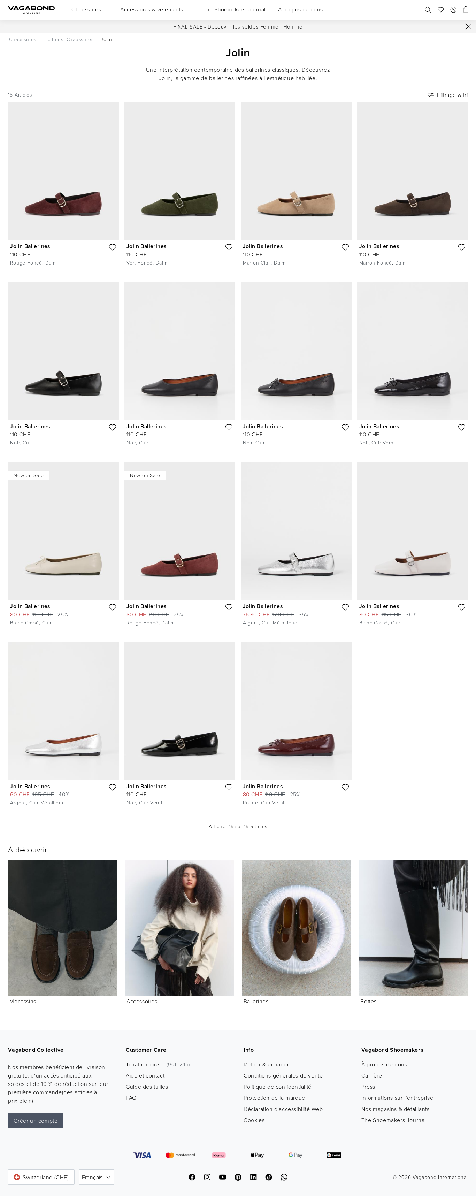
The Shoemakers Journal (393, 1120)
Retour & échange (267, 1064)
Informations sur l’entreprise (397, 1098)
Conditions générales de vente (283, 1075)
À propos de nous (384, 1064)
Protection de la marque (274, 1098)
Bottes (368, 1001)
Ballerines (256, 1001)
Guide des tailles (147, 1086)
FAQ (131, 1098)
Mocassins (22, 1001)
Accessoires (142, 1001)
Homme (293, 26)
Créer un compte (35, 1121)
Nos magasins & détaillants (395, 1109)
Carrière (371, 1075)
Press (368, 1086)
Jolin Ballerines (30, 246)
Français (92, 1177)
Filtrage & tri (452, 95)
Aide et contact (145, 1075)
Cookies (254, 1120)
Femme (269, 26)
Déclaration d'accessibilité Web (283, 1109)
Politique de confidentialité (278, 1086)
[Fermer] (468, 26)
